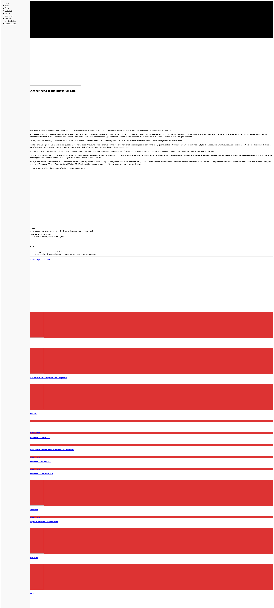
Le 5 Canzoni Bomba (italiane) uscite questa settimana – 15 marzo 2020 (31, 521)
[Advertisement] (65, 18)
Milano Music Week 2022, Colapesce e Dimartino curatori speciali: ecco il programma (36, 377)
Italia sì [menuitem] (7, 13)
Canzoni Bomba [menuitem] (10, 23)
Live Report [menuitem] (8, 11)
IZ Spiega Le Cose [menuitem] (10, 21)
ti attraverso (47, 259)
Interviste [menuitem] (8, 18)
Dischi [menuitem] (7, 8)
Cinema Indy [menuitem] (9, 16)
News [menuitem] (7, 5)
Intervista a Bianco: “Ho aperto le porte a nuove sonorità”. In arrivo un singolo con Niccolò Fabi (39, 449)
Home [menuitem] (7, 3)
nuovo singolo (36, 259)
